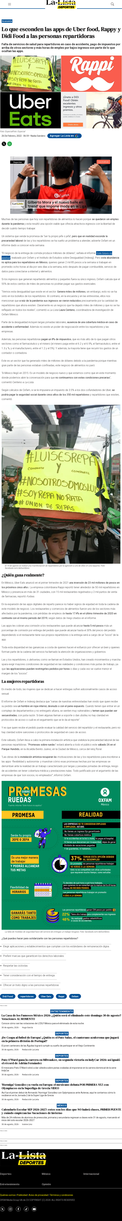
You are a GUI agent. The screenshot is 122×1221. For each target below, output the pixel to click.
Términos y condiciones (61, 1195)
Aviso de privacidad (38, 1195)
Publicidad (22, 1195)
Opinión (46, 1184)
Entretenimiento (62, 1011)
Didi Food (8, 996)
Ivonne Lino (27, 1124)
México (61, 1105)
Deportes (62, 1033)
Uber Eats (46, 996)
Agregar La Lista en (62, 135)
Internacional (91, 1173)
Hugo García (27, 1027)
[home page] (61, 1158)
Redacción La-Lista (30, 1050)
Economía (7, 21)
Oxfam (75, 996)
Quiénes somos (8, 1195)
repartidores (27, 996)
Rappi (61, 996)
